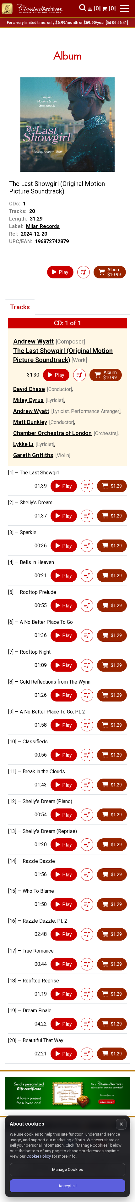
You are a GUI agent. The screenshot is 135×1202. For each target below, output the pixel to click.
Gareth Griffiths (33, 455)
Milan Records (43, 226)
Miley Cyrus (28, 400)
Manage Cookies (67, 1169)
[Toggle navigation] (124, 8)
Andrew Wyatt (33, 341)
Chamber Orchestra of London (52, 433)
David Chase (29, 389)
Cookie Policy (38, 1156)
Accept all (67, 1185)
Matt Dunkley (30, 422)
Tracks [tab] (20, 307)
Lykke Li (23, 444)
